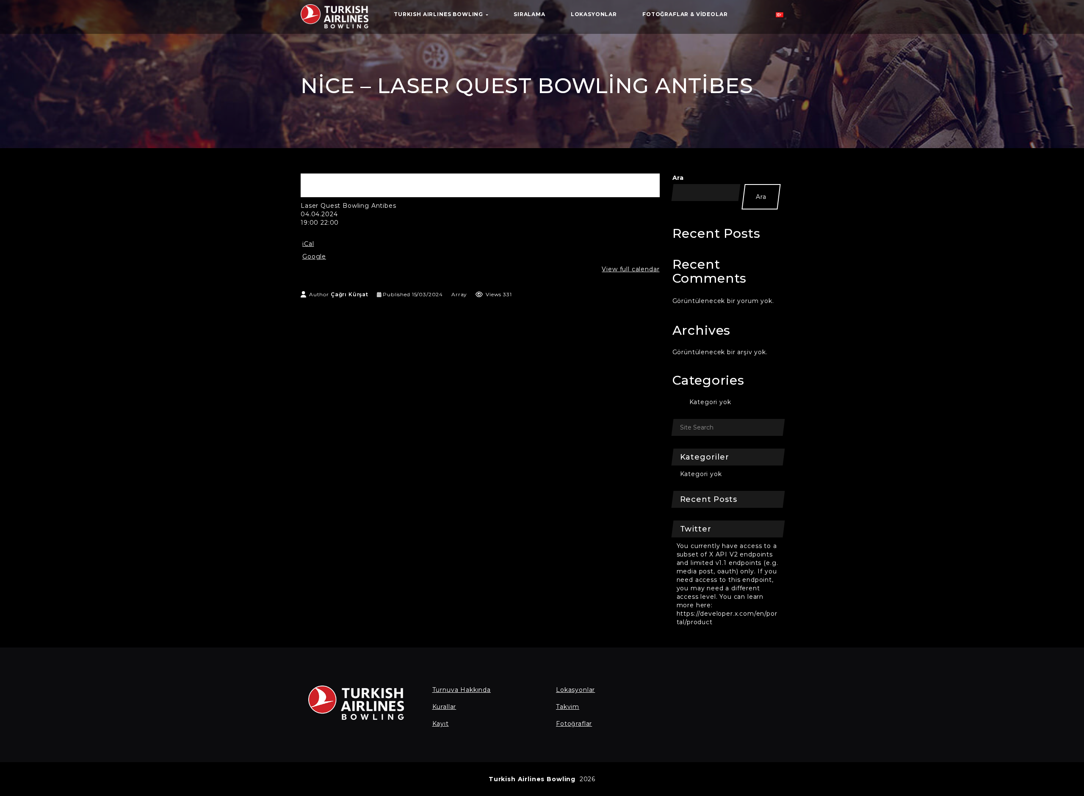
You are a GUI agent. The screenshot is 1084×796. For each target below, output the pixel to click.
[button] (779, 17)
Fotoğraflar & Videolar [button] (684, 14)
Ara (678, 178)
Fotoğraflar (574, 723)
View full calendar (630, 269)
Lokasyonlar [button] (594, 14)
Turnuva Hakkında (461, 690)
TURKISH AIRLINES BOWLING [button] (439, 14)
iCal (308, 244)
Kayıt (440, 723)
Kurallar (444, 707)
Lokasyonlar (575, 690)
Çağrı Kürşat (349, 294)
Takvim (567, 707)
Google (314, 256)
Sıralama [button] (529, 14)
